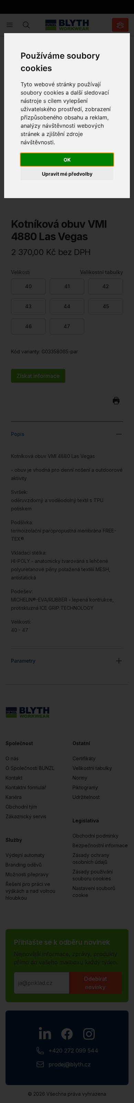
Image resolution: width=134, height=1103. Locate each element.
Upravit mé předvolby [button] (67, 174)
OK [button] (67, 160)
